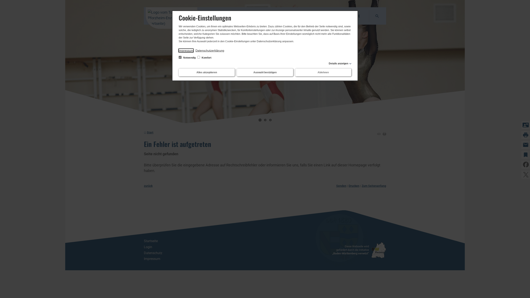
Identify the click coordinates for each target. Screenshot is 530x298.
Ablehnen (323, 72)
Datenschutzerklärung (209, 50)
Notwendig (189, 57)
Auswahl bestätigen (265, 72)
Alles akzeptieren (206, 72)
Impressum (186, 50)
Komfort (206, 57)
